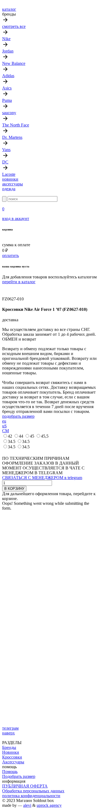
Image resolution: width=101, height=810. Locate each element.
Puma (7, 100)
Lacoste (8, 174)
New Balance (13, 63)
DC (5, 162)
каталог (9, 9)
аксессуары (12, 184)
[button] (5, 289)
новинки (10, 179)
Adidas (8, 75)
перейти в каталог (19, 281)
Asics (7, 88)
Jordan (7, 51)
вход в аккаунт (15, 218)
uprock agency (49, 805)
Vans (6, 149)
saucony (9, 112)
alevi (27, 805)
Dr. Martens (12, 137)
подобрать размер (18, 416)
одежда (8, 188)
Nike (6, 38)
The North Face (15, 125)
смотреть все (14, 26)
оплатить (10, 255)
